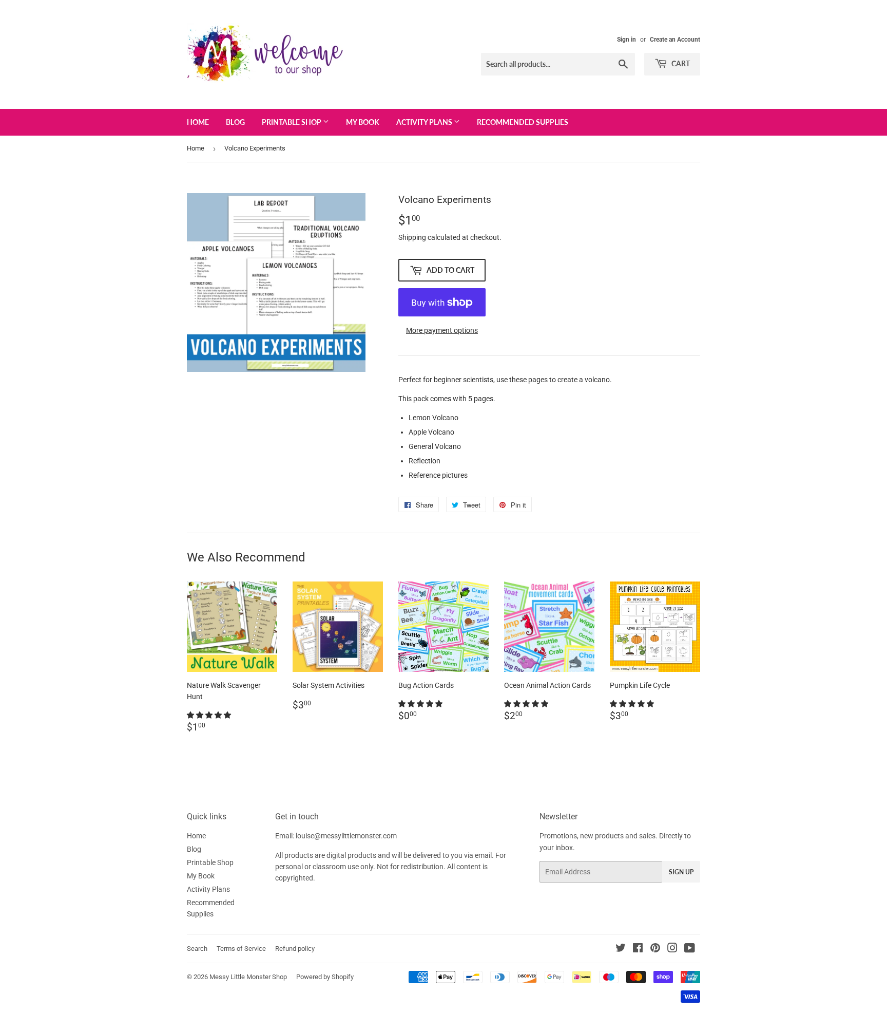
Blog (235, 122)
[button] (210, 715)
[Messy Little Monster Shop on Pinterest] (655, 949)
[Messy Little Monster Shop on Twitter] (620, 949)
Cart (680, 63)
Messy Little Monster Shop (248, 977)
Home (198, 122)
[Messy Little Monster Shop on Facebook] (637, 949)
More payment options (442, 330)
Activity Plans (425, 122)
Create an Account (675, 39)
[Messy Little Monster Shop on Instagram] (672, 949)
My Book (362, 122)
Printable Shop (292, 122)
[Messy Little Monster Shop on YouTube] (689, 949)
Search (197, 948)
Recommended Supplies (522, 122)
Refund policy (295, 948)
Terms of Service (241, 948)
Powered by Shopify (325, 977)
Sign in (626, 39)
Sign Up (681, 872)
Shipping (412, 237)
